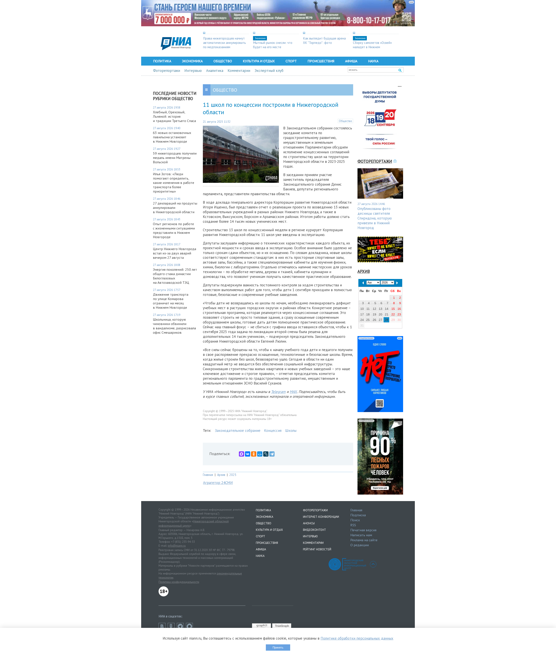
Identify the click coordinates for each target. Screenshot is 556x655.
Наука (373, 61)
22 (393, 314)
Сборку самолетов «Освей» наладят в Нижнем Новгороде (372, 46)
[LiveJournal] (265, 454)
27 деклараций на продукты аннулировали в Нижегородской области (175, 207)
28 (386, 320)
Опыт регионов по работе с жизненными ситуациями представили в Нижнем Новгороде (174, 230)
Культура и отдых (259, 61)
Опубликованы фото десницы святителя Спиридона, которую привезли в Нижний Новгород (374, 218)
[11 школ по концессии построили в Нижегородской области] (241, 181)
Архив (221, 475)
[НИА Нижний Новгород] (176, 48)
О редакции (359, 545)
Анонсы (309, 523)
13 (380, 308)
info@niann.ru (177, 546)
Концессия (272, 430)
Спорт (291, 61)
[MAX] (241, 454)
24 (362, 320)
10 (362, 308)
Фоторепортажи (166, 70)
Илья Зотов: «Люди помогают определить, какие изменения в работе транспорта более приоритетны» (173, 182)
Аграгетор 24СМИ (218, 482)
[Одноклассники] (253, 454)
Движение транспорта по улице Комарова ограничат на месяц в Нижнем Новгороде (170, 301)
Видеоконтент (314, 530)
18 (368, 314)
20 (380, 314)
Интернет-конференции (321, 517)
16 (399, 308)
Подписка (358, 515)
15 (393, 308)
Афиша (351, 61)
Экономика (192, 61)
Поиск (355, 520)
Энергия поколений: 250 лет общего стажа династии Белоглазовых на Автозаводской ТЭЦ (175, 276)
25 (368, 320)
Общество (222, 61)
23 (399, 314)
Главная (208, 475)
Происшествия (321, 61)
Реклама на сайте (363, 540)
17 (362, 314)
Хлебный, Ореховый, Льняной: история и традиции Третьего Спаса (174, 116)
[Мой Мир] (259, 454)
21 (386, 314)
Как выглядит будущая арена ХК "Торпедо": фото (324, 40)
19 (374, 314)
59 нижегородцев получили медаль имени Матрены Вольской (175, 157)
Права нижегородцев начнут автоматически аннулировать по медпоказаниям (224, 42)
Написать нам (361, 535)
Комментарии (239, 70)
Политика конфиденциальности (179, 582)
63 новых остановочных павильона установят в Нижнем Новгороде (172, 137)
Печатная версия (363, 530)
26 (374, 320)
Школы (290, 430)
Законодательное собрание (237, 430)
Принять (278, 647)
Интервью (193, 70)
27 (380, 320)
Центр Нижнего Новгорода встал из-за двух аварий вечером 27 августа (174, 253)
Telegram (278, 391)
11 (368, 308)
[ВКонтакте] (247, 454)
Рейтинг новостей (317, 549)
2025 (232, 475)
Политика (162, 61)
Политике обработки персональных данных (357, 638)
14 (386, 308)
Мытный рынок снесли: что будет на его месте (272, 44)
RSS (353, 525)
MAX (293, 391)
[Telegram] (272, 454)
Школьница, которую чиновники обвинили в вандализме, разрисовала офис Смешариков (174, 326)
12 (374, 308)
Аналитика (214, 70)
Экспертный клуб (269, 70)
